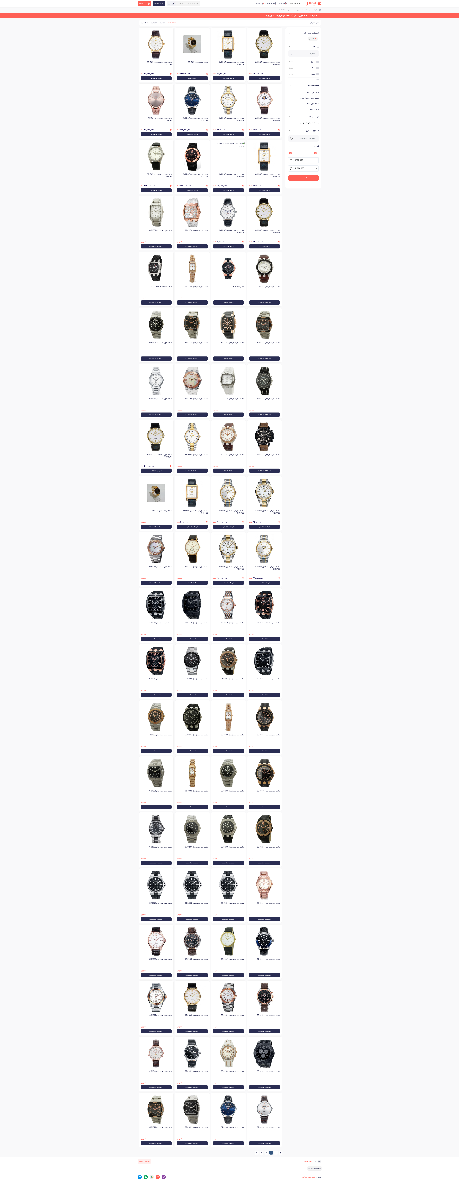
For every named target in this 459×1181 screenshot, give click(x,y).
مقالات (281, 3)
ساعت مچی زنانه (313, 104)
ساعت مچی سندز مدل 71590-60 (196, 286)
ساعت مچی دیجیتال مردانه (309, 98)
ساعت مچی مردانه (312, 92)
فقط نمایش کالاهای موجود (307, 123)
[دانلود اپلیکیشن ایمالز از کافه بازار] (146, 1177)
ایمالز (317, 10)
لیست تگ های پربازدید (314, 1168)
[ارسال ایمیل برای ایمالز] (158, 1177)
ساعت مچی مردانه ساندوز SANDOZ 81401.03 (231, 63)
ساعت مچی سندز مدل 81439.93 (196, 455)
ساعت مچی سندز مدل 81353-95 (268, 455)
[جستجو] (169, 3)
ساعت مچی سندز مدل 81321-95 (268, 342)
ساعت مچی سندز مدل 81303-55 (160, 342)
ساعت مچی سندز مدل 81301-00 (160, 230)
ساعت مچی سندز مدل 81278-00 (232, 399)
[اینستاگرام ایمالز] (164, 1177)
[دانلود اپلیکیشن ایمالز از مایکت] (140, 1177)
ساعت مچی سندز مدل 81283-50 (232, 455)
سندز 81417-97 (238, 286)
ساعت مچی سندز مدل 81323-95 (196, 342)
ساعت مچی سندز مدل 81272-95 (268, 399)
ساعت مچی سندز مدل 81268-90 (196, 399)
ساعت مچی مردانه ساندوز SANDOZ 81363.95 (267, 63)
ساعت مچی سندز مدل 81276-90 (196, 230)
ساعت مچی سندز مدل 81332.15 (160, 399)
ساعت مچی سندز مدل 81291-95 (232, 342)
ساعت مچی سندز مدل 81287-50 (268, 286)
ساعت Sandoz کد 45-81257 (161, 286)
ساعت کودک (314, 109)
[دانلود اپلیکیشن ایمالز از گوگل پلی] (152, 1177)
